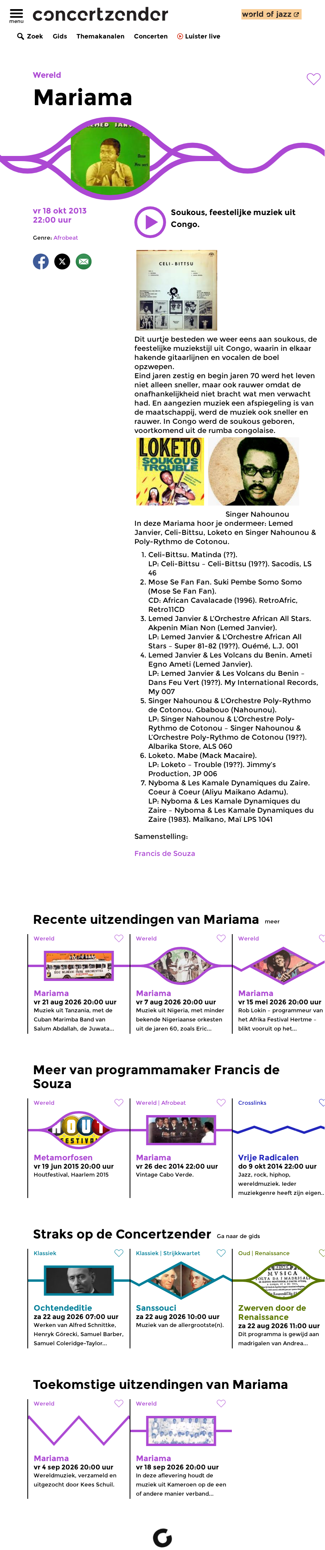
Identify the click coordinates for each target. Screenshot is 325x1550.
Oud (244, 1253)
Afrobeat (66, 237)
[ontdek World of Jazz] (271, 14)
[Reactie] (84, 263)
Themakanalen (100, 36)
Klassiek (45, 1253)
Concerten (151, 36)
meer (272, 921)
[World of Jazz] (271, 14)
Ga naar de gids (238, 1236)
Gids (60, 36)
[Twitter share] (62, 263)
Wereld (47, 75)
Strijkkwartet (181, 1253)
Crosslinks (252, 1102)
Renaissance (272, 1253)
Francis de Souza (164, 853)
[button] (150, 222)
